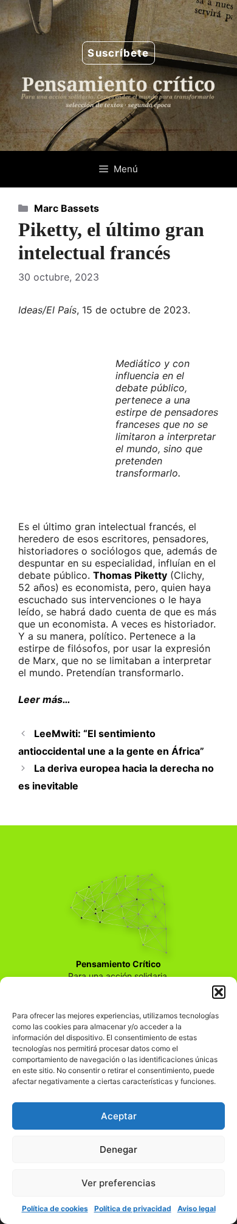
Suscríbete (118, 53)
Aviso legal (196, 1208)
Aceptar (119, 1116)
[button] (219, 992)
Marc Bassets (66, 208)
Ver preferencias (118, 1183)
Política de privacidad (132, 1208)
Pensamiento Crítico (118, 964)
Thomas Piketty (130, 575)
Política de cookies (55, 1208)
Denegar (118, 1149)
